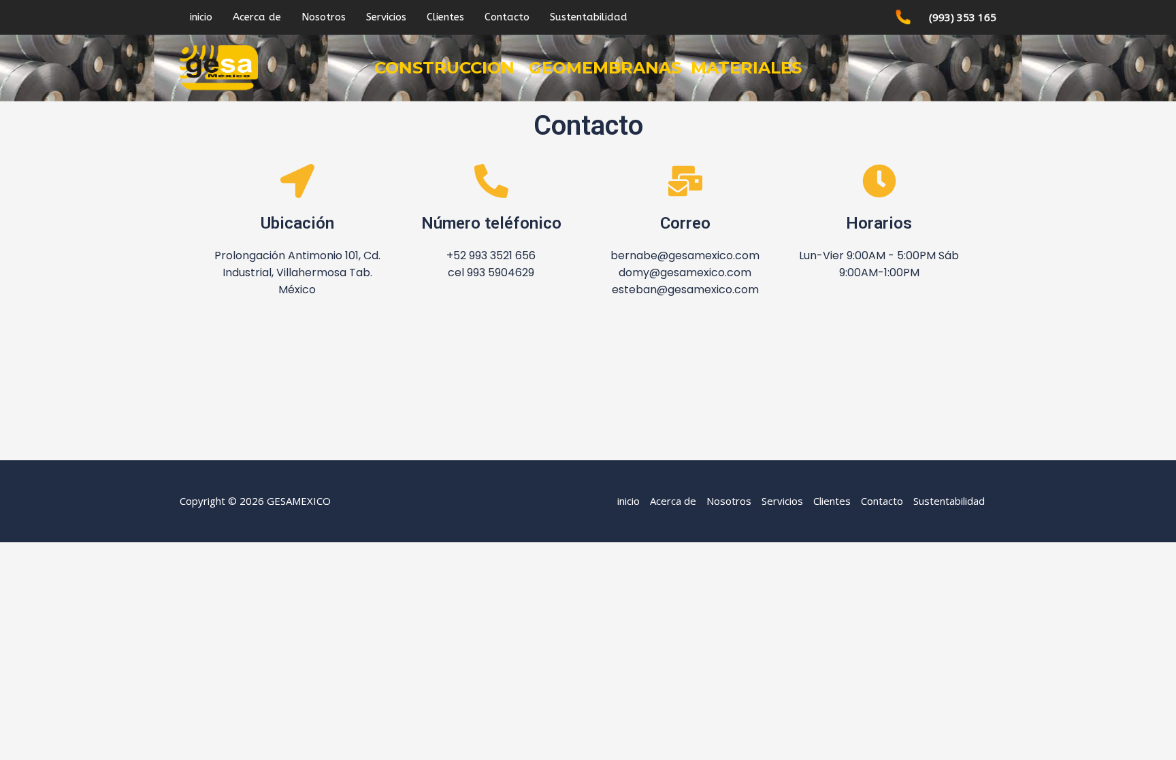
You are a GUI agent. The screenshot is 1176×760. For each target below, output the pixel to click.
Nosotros (323, 17)
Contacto (507, 17)
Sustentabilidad (588, 17)
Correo (685, 223)
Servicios (386, 17)
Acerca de (257, 17)
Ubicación (297, 223)
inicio (201, 17)
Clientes (445, 17)
